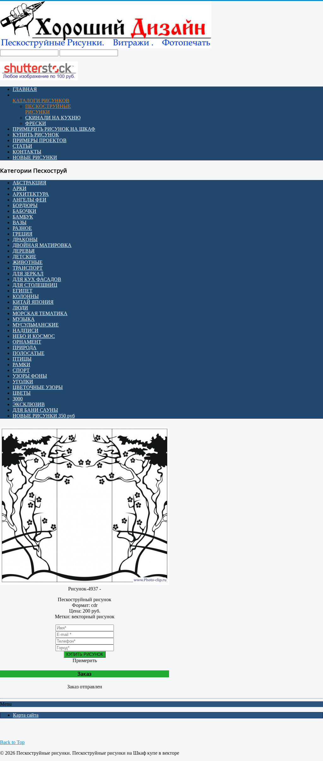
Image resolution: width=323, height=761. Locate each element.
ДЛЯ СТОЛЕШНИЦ (35, 285)
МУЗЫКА (24, 319)
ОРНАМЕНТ (27, 342)
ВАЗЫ (19, 222)
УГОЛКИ (23, 381)
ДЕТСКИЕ (24, 256)
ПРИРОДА (25, 347)
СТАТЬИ (22, 146)
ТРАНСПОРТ (28, 268)
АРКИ (19, 188)
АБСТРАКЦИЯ (29, 182)
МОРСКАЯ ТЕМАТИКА (40, 313)
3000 (18, 398)
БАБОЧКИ (24, 211)
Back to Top (12, 742)
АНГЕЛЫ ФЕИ (29, 199)
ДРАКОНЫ (25, 239)
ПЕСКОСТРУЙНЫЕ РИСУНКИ (48, 109)
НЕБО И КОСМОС (34, 336)
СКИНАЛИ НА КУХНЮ (52, 117)
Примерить (85, 660)
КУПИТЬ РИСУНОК (36, 134)
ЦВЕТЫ (22, 393)
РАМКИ (21, 364)
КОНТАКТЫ (27, 151)
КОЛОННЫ (26, 296)
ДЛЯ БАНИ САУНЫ (35, 410)
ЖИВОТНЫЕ (28, 262)
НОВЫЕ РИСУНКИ (35, 157)
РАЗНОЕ (22, 228)
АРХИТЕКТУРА (31, 194)
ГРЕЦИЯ (22, 234)
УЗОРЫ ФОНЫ (30, 376)
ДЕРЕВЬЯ (24, 251)
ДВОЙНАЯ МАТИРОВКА (42, 245)
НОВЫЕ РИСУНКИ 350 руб (44, 415)
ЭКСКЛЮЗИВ (29, 404)
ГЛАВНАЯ (25, 89)
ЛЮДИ (20, 307)
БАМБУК (23, 216)
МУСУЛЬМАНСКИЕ (36, 324)
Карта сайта (25, 715)
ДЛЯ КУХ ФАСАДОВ (37, 279)
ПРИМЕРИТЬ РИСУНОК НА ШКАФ (54, 129)
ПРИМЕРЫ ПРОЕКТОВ (40, 140)
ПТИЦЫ (22, 359)
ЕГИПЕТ (22, 290)
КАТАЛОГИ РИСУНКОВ (41, 100)
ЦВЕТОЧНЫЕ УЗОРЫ (38, 387)
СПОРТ (21, 370)
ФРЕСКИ (35, 123)
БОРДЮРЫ (25, 205)
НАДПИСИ (25, 330)
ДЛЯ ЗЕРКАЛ (28, 273)
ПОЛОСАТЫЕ (28, 353)
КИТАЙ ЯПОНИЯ (33, 302)
